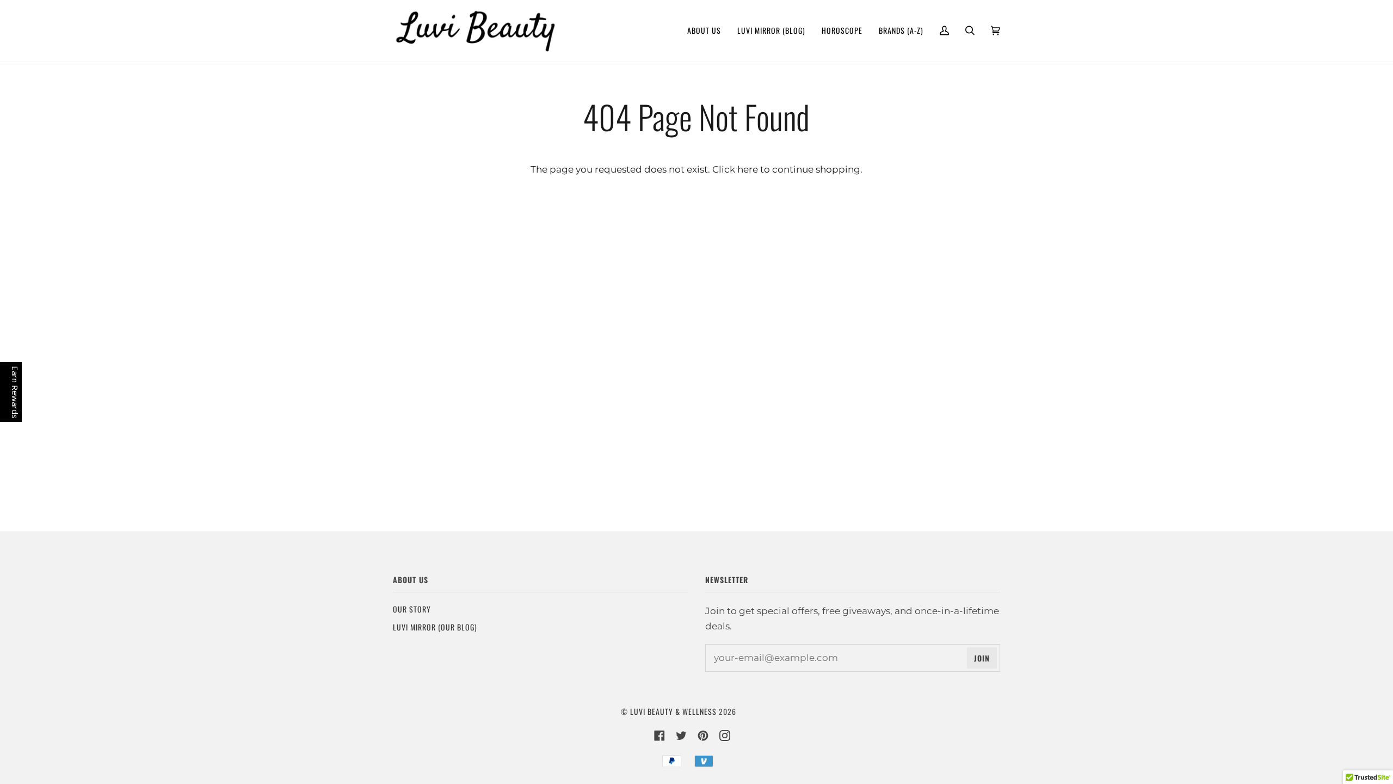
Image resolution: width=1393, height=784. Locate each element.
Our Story (412, 609)
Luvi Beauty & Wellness (673, 711)
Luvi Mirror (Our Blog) (435, 627)
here (747, 169)
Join (982, 658)
